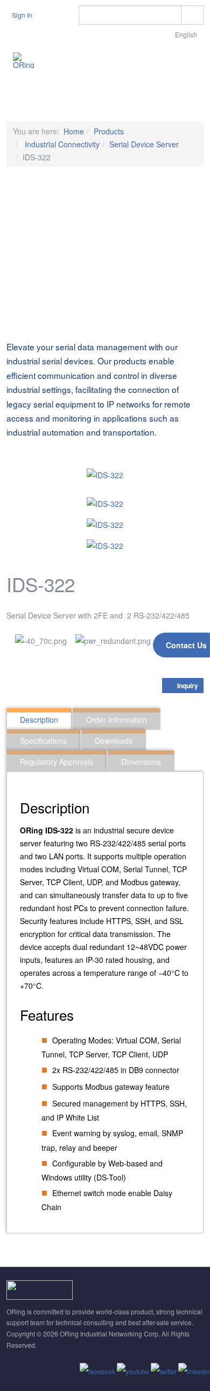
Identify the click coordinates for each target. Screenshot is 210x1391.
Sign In (22, 14)
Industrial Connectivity (61, 144)
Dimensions (141, 761)
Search (192, 15)
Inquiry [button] (187, 685)
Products (109, 131)
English (187, 34)
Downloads (113, 740)
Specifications (43, 740)
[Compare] (197, 669)
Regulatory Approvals (56, 761)
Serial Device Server (144, 144)
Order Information (116, 719)
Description (39, 719)
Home (74, 131)
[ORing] (23, 60)
